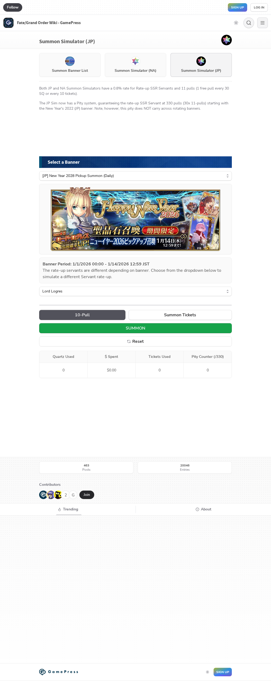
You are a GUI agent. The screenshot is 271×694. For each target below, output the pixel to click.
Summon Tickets (180, 315)
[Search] (248, 22)
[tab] (68, 509)
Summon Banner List (70, 70)
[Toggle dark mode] (236, 23)
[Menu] (262, 22)
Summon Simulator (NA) (135, 70)
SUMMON (135, 328)
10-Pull (82, 315)
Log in (259, 7)
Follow (13, 7)
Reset (138, 341)
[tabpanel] (135, 589)
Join (87, 494)
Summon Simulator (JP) (201, 70)
